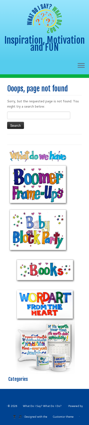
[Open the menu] (81, 65)
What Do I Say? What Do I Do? (42, 406)
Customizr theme (63, 417)
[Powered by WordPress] (15, 416)
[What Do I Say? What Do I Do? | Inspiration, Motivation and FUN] (44, 18)
